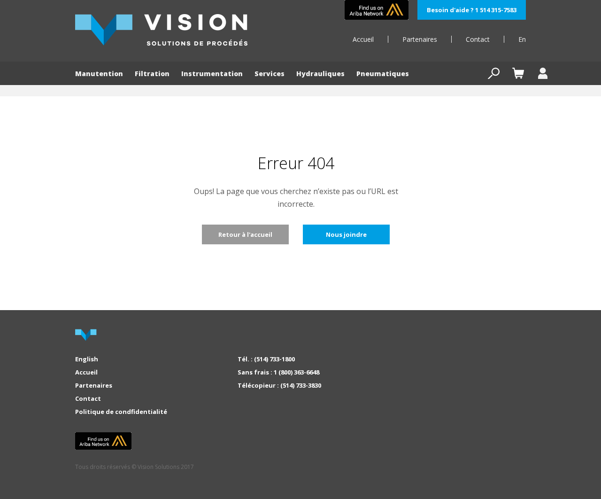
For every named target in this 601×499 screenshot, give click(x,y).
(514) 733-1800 (274, 359)
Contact (478, 39)
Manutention (99, 73)
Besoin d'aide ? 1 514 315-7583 (471, 10)
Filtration (152, 73)
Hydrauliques (320, 73)
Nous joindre (346, 234)
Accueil (363, 39)
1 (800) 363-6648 (296, 372)
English (86, 359)
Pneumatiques (382, 73)
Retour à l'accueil (245, 234)
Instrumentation (212, 73)
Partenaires (419, 39)
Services (269, 73)
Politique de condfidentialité (121, 411)
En (522, 39)
